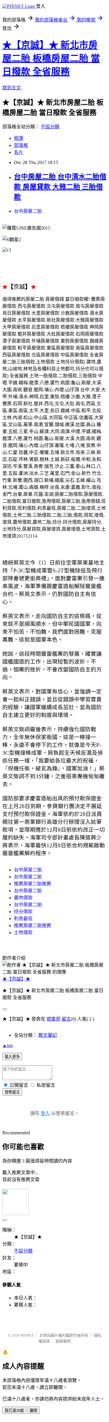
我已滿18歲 (14, 1410)
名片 (18, 152)
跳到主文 (11, 87)
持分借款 (23, 911)
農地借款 (23, 897)
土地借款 (23, 932)
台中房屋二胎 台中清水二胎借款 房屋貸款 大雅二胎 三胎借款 (60, 187)
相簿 (18, 138)
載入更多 (12, 1057)
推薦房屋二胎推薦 (32, 883)
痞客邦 (53, 1019)
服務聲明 (63, 1341)
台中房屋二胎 (28, 211)
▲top (7, 1045)
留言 (66, 1019)
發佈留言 (12, 1092)
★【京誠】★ (16, 978)
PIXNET (27, 1335)
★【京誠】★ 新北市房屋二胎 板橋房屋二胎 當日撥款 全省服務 (51, 58)
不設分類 (50, 126)
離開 (33, 1410)
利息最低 (23, 918)
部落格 (21, 145)
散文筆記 (47, 1035)
